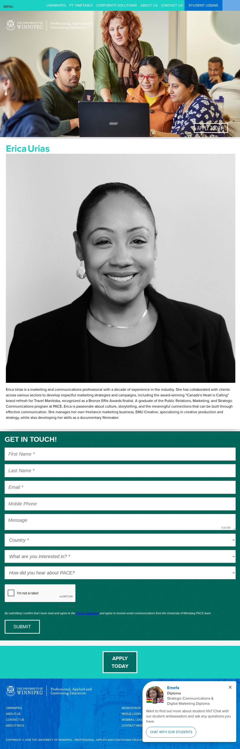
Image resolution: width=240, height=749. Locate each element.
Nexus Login (131, 714)
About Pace (15, 725)
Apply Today (120, 662)
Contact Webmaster (138, 725)
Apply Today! (211, 128)
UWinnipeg (56, 5)
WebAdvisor (131, 708)
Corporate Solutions (116, 5)
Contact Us (172, 5)
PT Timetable (81, 5)
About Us (149, 5)
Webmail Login (133, 719)
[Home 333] (49, 29)
